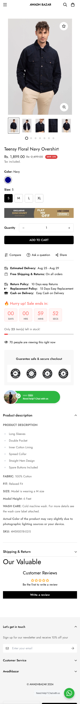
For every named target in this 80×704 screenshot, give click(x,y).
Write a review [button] (40, 595)
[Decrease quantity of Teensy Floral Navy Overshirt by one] (23, 228)
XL (39, 198)
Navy (8, 180)
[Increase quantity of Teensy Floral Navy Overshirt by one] (69, 228)
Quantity (9, 228)
